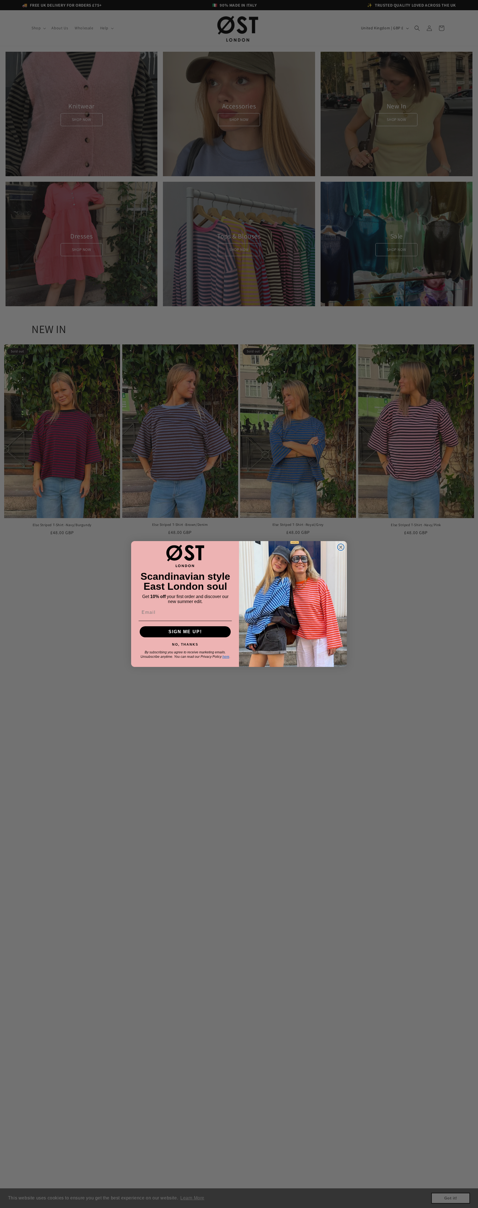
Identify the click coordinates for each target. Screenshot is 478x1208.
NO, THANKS (185, 643)
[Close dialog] (340, 547)
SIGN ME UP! (185, 631)
